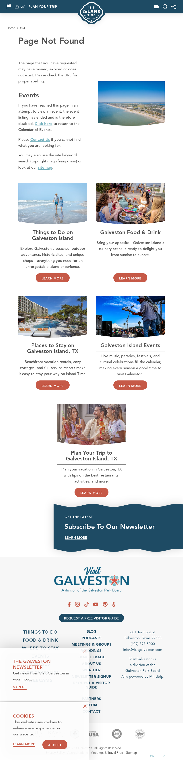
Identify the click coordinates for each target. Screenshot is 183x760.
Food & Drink (40, 640)
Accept (55, 745)
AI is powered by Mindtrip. (142, 676)
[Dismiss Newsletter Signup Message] (85, 651)
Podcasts (92, 638)
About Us (91, 663)
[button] (158, 756)
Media (91, 705)
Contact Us (40, 139)
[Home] (91, 579)
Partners (91, 699)
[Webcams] (156, 6)
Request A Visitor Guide (91, 685)
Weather (91, 670)
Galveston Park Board (142, 670)
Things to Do (40, 632)
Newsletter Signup (91, 676)
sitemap (45, 167)
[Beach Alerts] (9, 6)
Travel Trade (91, 657)
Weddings (91, 651)
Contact (91, 711)
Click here (43, 123)
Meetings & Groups (91, 644)
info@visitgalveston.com (142, 649)
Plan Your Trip (43, 7)
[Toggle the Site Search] (165, 6)
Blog (92, 631)
